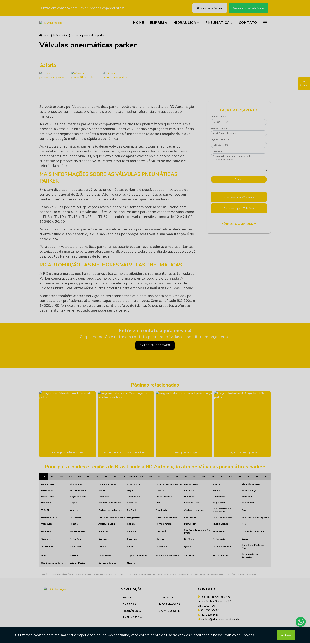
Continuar (286, 635)
